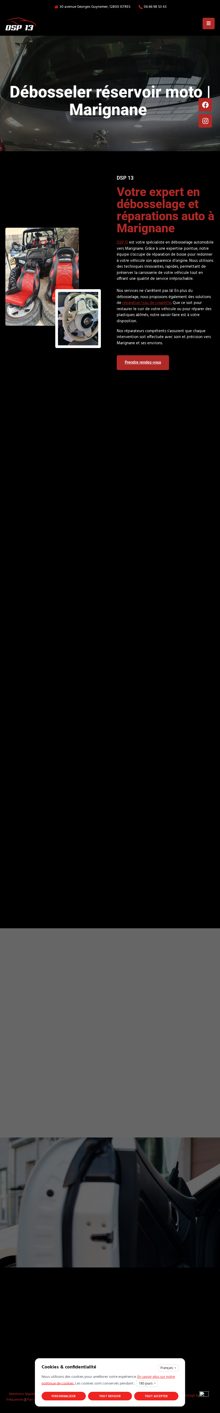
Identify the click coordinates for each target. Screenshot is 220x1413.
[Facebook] (205, 104)
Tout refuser (110, 1396)
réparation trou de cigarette (146, 303)
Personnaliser (64, 1396)
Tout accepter (156, 1396)
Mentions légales (22, 1394)
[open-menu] (209, 23)
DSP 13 (122, 242)
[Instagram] (205, 121)
